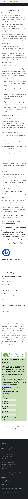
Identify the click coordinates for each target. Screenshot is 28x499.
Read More (4, 284)
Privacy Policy (5, 481)
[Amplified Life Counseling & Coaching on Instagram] (11, 448)
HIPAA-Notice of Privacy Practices (11, 488)
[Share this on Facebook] (17, 243)
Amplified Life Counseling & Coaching (14, 492)
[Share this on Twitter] (14, 243)
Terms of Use (5, 484)
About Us (4, 477)
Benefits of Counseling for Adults (13, 305)
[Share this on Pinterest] (21, 243)
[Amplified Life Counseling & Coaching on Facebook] (7, 448)
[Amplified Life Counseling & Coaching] (14, 1)
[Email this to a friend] (24, 243)
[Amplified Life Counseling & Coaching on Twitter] (3, 448)
